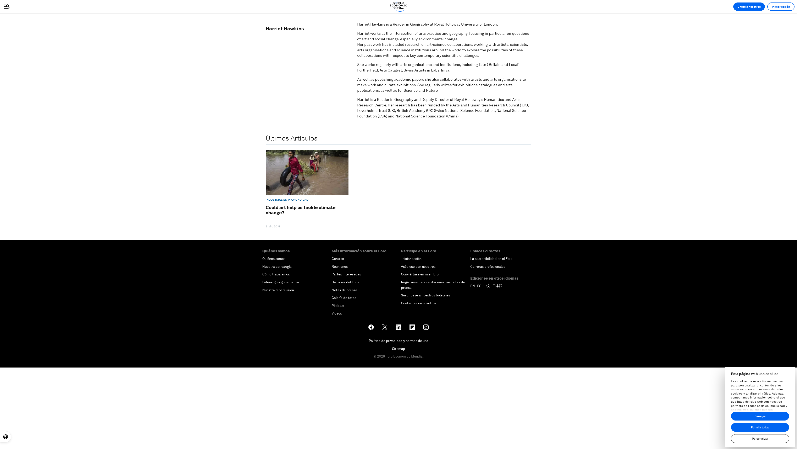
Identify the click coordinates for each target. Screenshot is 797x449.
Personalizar (760, 438)
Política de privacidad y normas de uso (398, 341)
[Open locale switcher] (5, 436)
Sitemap (398, 349)
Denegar (760, 416)
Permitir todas (760, 427)
